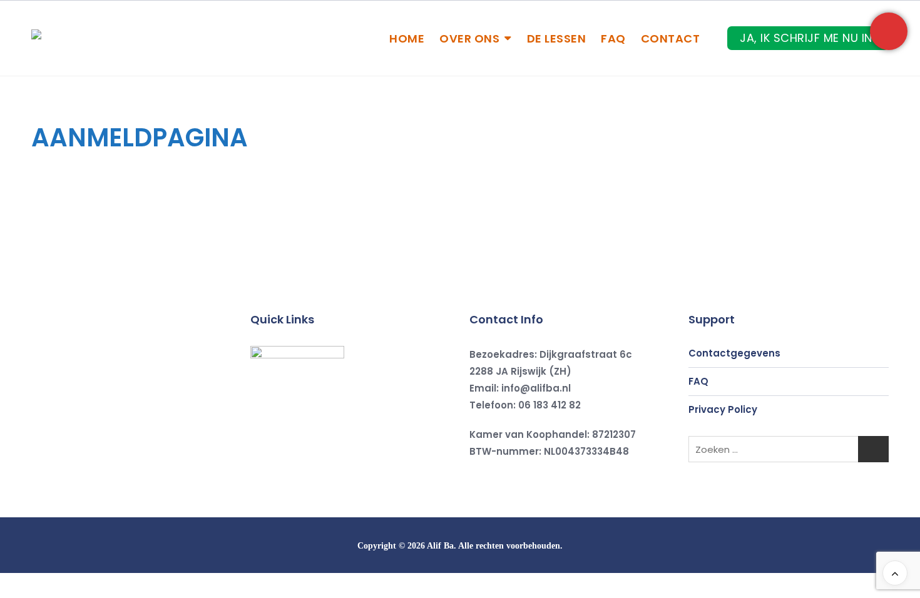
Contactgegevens (734, 353)
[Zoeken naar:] (788, 449)
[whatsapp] (341, 466)
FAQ (613, 38)
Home (406, 38)
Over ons (469, 38)
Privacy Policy (722, 409)
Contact (670, 38)
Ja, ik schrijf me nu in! (808, 38)
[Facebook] (254, 466)
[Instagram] (283, 466)
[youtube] (312, 466)
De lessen (556, 38)
